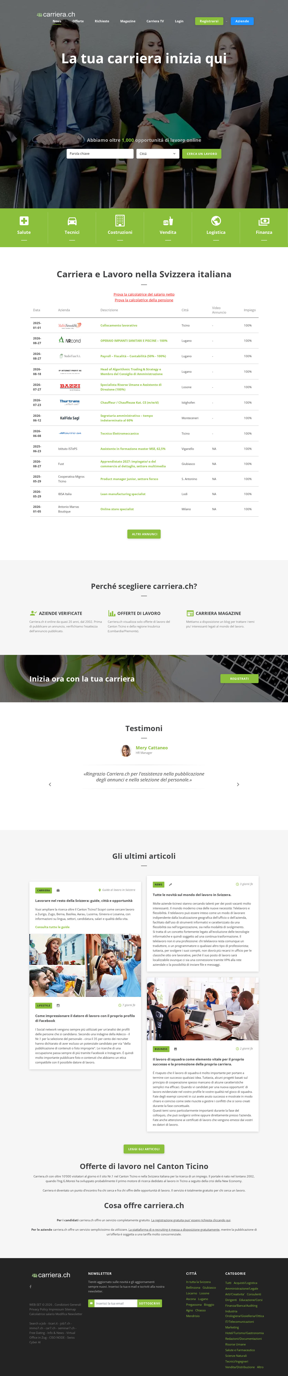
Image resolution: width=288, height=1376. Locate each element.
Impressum (56, 1309)
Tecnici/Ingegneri (236, 1361)
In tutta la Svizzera (198, 1282)
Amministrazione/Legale (241, 1288)
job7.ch (65, 1323)
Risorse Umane (235, 1344)
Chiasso (200, 1310)
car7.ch (50, 1328)
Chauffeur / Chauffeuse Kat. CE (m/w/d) (130, 402)
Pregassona (194, 1304)
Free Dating (37, 1333)
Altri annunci (145, 534)
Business (161, 1049)
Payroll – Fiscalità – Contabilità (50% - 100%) (133, 356)
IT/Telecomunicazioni (239, 1322)
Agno (189, 1310)
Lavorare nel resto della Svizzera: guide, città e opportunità (83, 900)
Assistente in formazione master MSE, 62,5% (133, 449)
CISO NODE (57, 1337)
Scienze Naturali (236, 1356)
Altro (260, 1367)
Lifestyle (43, 1005)
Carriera (43, 890)
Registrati (239, 679)
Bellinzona (193, 1287)
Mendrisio (193, 1316)
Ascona (191, 1299)
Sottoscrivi (149, 1303)
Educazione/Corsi (251, 1300)
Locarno (191, 1293)
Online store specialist (117, 509)
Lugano (203, 1299)
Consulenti (254, 1294)
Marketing (232, 1327)
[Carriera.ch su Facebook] (30, 1287)
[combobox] (157, 154)
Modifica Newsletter (68, 1314)
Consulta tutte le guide (52, 927)
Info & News (55, 1333)
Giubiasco (209, 1287)
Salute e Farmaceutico (240, 1350)
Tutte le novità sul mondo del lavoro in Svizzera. (192, 894)
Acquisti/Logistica (245, 1283)
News (158, 884)
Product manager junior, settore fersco (129, 479)
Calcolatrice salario (42, 1314)
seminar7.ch (66, 1328)
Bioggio (209, 1304)
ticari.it (53, 1323)
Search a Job (37, 1323)
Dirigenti (231, 1300)
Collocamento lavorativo (119, 325)
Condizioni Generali (68, 1304)
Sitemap (70, 1309)
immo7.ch (36, 1328)
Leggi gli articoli (144, 1149)
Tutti (228, 1283)
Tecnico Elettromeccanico (120, 433)
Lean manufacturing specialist (123, 494)
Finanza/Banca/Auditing (241, 1305)
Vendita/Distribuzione (240, 1367)
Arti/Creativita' (235, 1294)
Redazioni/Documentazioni (243, 1339)
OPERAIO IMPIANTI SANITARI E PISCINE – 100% (134, 341)
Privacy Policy (38, 1309)
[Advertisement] (144, 101)
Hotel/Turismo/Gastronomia (244, 1333)
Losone (204, 1293)
